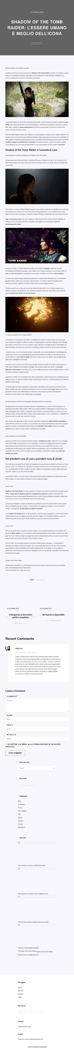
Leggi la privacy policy (24, 1026)
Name (10, 715)
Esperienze (21, 804)
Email (11, 725)
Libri (19, 814)
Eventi (20, 808)
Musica (20, 817)
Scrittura (20, 824)
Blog (19, 801)
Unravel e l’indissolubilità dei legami (28, 948)
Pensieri (20, 821)
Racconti (20, 990)
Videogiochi (37, 43)
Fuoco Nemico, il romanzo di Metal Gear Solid (31, 865)
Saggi (19, 997)
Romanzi (20, 994)
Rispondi (34, 652)
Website (12, 735)
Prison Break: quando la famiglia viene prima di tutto (33, 922)
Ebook (20, 987)
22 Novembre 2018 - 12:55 (23, 652)
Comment (12, 696)
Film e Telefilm (22, 811)
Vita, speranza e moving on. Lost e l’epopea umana (33, 893)
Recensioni (41, 580)
